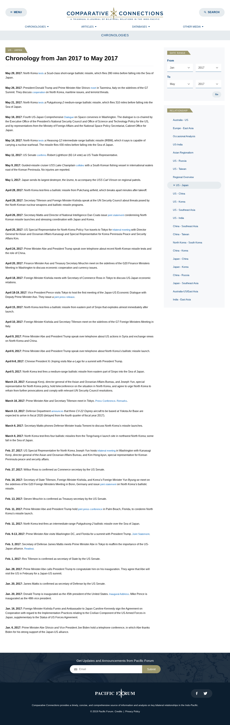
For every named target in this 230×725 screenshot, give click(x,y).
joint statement (116, 215)
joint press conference (90, 509)
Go (216, 94)
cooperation (38, 92)
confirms (41, 155)
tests (41, 73)
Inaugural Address (119, 594)
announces (57, 411)
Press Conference (105, 400)
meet (93, 87)
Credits (118, 711)
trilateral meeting (121, 229)
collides (80, 165)
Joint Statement (140, 534)
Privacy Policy (132, 711)
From (170, 60)
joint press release (64, 297)
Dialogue (69, 117)
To (168, 76)
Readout (29, 548)
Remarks (122, 400)
